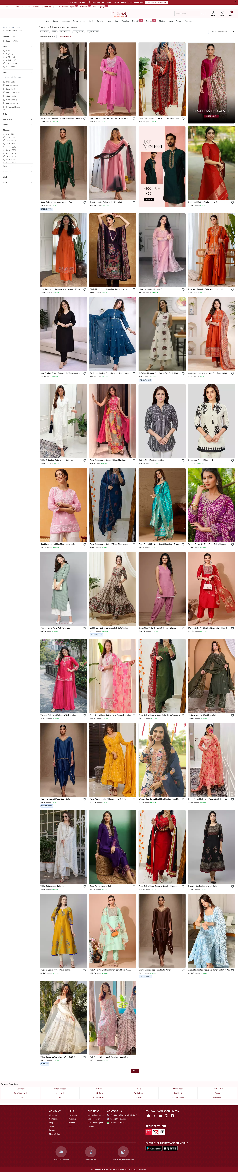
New (47, 21)
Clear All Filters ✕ (65, 37)
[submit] (202, 13)
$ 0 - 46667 (11, 67)
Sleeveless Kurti (217, 1089)
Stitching (28, 6)
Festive (150, 21)
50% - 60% (11, 150)
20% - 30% (11, 140)
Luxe (171, 21)
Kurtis (91, 21)
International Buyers (96, 1115)
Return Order (48, 6)
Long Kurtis (10, 89)
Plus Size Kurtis (12, 85)
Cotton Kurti (217, 1097)
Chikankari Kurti (99, 1097)
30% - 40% (11, 144)
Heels (138, 1089)
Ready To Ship (78, 32)
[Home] (119, 13)
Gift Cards (85, 6)
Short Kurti (178, 1093)
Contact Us (7, 6)
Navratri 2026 (65, 32)
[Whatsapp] (148, 1116)
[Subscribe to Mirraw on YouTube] (160, 1116)
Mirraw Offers (54, 1134)
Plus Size (188, 21)
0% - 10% (10, 134)
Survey (57, 6)
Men (109, 21)
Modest (162, 21)
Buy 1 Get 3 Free (93, 32)
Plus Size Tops (12, 103)
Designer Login (94, 1119)
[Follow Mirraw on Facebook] (172, 1116)
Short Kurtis (11, 96)
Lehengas (66, 21)
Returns (72, 1123)
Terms (51, 1126)
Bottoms (99, 1089)
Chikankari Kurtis (13, 107)
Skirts (60, 1097)
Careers (91, 1126)
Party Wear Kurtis (20, 1093)
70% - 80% (11, 156)
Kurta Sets (10, 82)
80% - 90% (11, 160)
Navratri (137, 21)
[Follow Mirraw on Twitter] (154, 1116)
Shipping (72, 1119)
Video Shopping (100, 6)
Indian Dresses (60, 1089)
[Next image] (84, 79)
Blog (51, 1123)
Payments (73, 1115)
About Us (53, 1115)
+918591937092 (117, 1123)
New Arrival (44, 32)
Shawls (20, 1097)
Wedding (125, 21)
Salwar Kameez (79, 21)
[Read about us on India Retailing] (155, 1132)
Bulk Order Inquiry (70, 6)
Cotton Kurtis (11, 100)
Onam (54, 32)
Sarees (55, 21)
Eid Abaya (138, 1097)
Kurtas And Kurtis (13, 93)
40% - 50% (11, 147)
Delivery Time (9, 36)
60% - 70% (11, 153)
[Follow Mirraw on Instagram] (166, 1116)
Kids (116, 21)
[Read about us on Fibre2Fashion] (162, 1132)
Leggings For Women (178, 1097)
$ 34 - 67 (10, 54)
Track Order (37, 6)
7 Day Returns (18, 6)
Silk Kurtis (99, 1093)
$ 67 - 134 (10, 57)
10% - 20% (11, 137)
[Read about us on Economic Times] (149, 1132)
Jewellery (100, 21)
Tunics (217, 1093)
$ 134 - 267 (11, 60)
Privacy (52, 1130)
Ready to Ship (12, 41)
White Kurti (138, 1093)
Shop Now (65, 112)
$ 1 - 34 (9, 51)
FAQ (70, 1126)
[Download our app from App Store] (170, 1148)
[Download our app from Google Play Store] (154, 1148)
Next (134, 1071)
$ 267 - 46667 (12, 63)
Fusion (178, 21)
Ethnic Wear (178, 1089)
